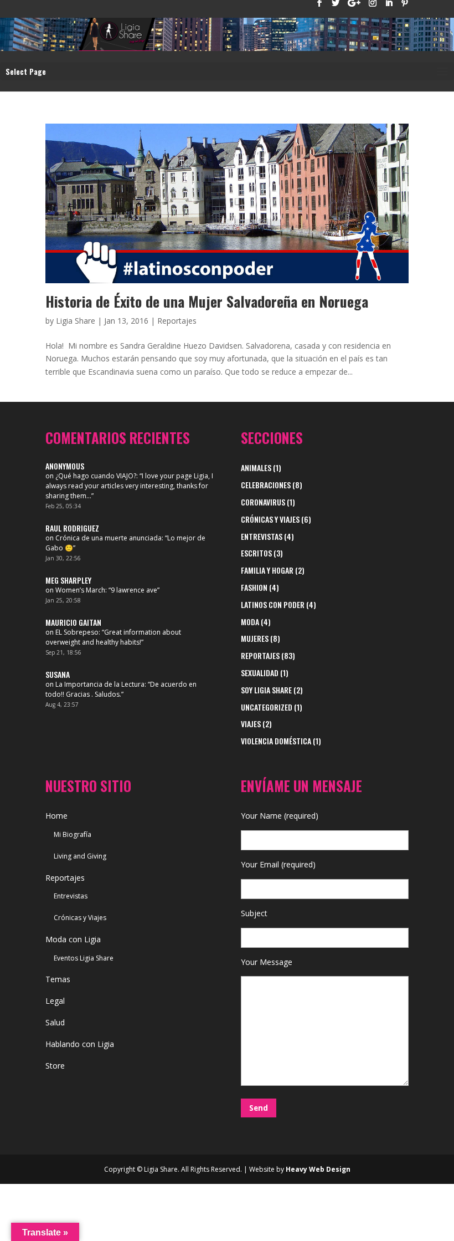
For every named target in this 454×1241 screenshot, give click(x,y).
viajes (251, 723)
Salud (55, 1022)
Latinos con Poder (273, 604)
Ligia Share (75, 320)
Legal (55, 1000)
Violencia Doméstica (276, 741)
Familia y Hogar (267, 570)
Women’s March (80, 590)
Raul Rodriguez (72, 528)
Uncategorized (266, 707)
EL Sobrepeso (77, 632)
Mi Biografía (72, 834)
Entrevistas (261, 536)
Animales (256, 467)
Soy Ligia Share (266, 690)
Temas (57, 979)
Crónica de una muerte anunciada (108, 538)
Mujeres (255, 638)
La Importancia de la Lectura (100, 684)
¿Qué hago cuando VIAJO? (95, 476)
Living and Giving (80, 856)
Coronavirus (263, 502)
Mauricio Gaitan (73, 622)
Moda (250, 621)
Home (56, 815)
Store (55, 1065)
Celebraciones (266, 485)
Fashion (254, 587)
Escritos (256, 553)
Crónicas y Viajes (270, 519)
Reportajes (177, 320)
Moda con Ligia (73, 939)
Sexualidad (259, 672)
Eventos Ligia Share (84, 958)
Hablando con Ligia (79, 1044)
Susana (57, 674)
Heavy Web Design (318, 1169)
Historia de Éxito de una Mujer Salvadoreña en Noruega (206, 301)
